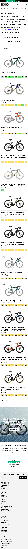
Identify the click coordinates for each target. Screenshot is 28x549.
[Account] (18, 4)
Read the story (14, 429)
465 (6, 76)
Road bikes (6, 8)
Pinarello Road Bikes (14, 8)
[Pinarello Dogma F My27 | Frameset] (14, 61)
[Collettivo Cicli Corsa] (15, 4)
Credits (2, 547)
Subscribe (23, 477)
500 (9, 76)
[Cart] (23, 4)
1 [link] (2, 400)
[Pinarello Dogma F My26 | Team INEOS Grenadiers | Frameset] (14, 116)
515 (12, 76)
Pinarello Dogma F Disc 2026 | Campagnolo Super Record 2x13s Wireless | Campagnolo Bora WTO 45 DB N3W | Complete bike (13, 329)
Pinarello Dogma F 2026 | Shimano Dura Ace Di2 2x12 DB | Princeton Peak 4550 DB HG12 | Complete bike (14, 389)
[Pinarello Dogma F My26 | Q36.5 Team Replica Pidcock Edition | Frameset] (14, 88)
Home (2, 8)
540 (19, 76)
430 (2, 76)
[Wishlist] (21, 4)
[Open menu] (26, 4)
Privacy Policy (4, 545)
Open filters (5, 48)
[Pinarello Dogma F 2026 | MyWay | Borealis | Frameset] (14, 262)
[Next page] (6, 400)
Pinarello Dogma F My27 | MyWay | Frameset (13, 301)
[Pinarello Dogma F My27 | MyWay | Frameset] (14, 290)
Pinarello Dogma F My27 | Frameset (10, 72)
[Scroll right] (26, 77)
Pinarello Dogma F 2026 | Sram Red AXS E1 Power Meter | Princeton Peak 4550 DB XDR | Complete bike (13, 214)
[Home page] (5, 4)
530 (16, 76)
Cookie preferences (5, 543)
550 (23, 76)
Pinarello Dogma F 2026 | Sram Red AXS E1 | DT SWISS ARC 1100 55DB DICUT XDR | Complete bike (14, 359)
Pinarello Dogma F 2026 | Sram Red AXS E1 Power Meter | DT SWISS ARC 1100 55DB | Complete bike (12, 244)
